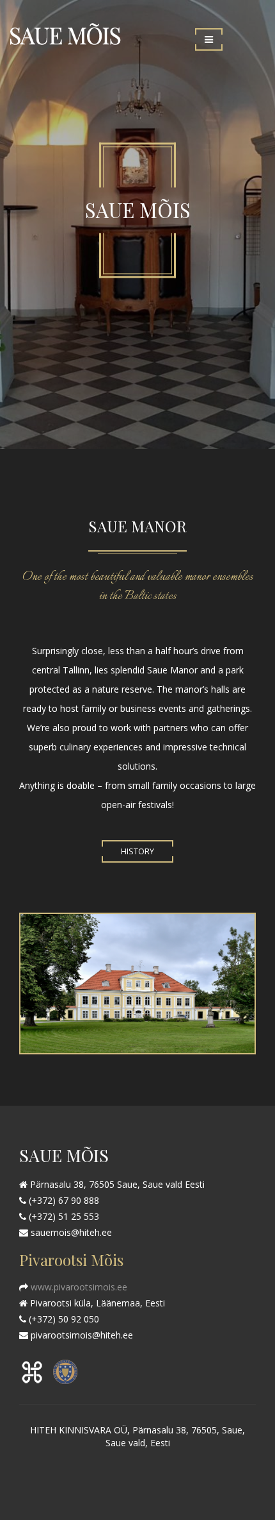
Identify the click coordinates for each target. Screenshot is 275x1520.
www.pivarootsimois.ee (77, 1287)
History (137, 851)
